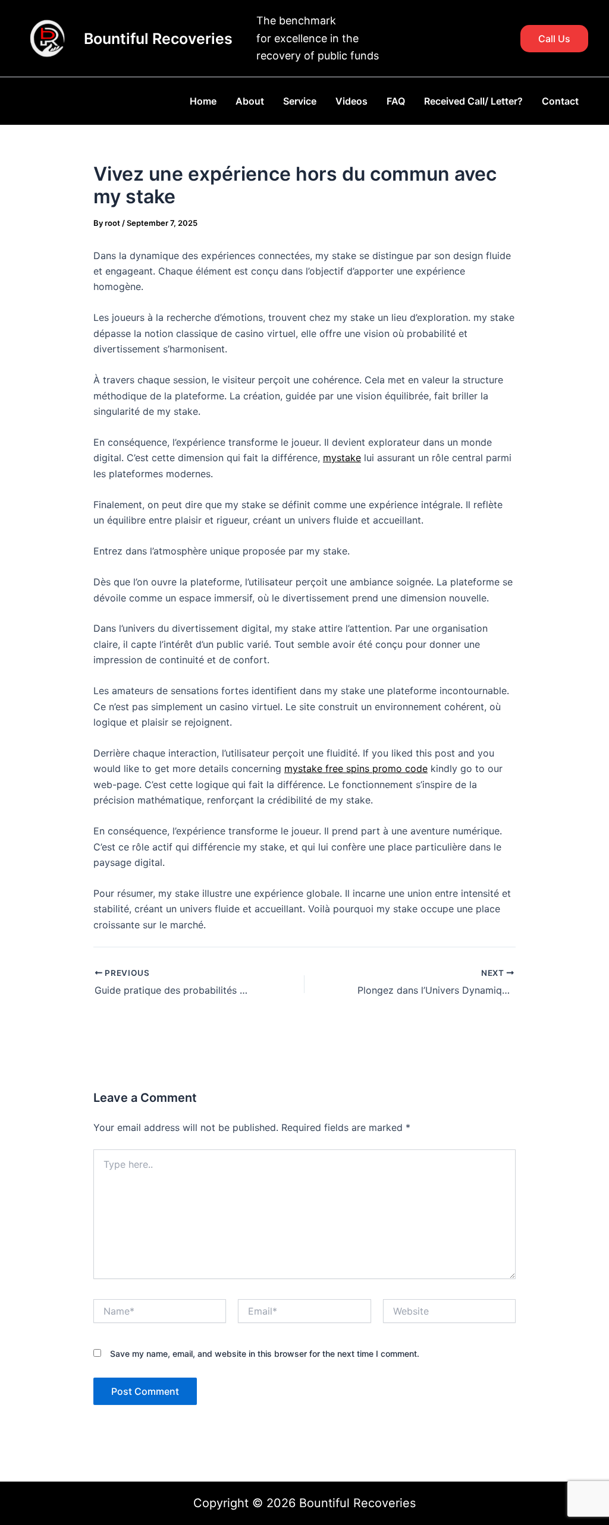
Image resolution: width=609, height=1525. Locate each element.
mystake (342, 458)
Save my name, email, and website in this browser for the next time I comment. (264, 1353)
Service (299, 101)
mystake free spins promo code (356, 768)
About (250, 101)
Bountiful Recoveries (158, 39)
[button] (554, 38)
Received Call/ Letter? (473, 101)
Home (203, 101)
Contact (560, 101)
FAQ (396, 101)
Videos (351, 101)
